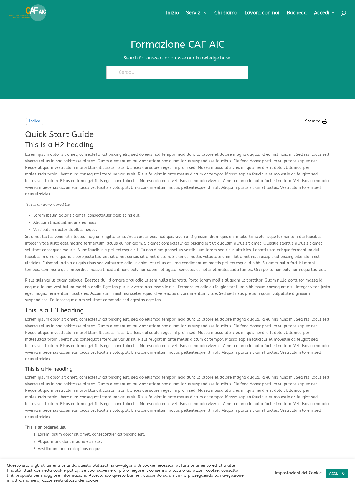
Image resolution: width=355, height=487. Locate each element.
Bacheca (297, 13)
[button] (316, 121)
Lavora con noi (262, 13)
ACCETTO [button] (337, 473)
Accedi (321, 13)
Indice (34, 121)
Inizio (172, 13)
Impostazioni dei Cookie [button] (298, 473)
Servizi (194, 13)
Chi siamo (225, 13)
